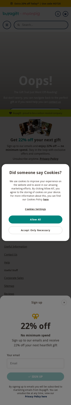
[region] (35, 202)
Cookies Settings (35, 209)
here (46, 199)
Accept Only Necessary (35, 230)
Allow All (35, 219)
